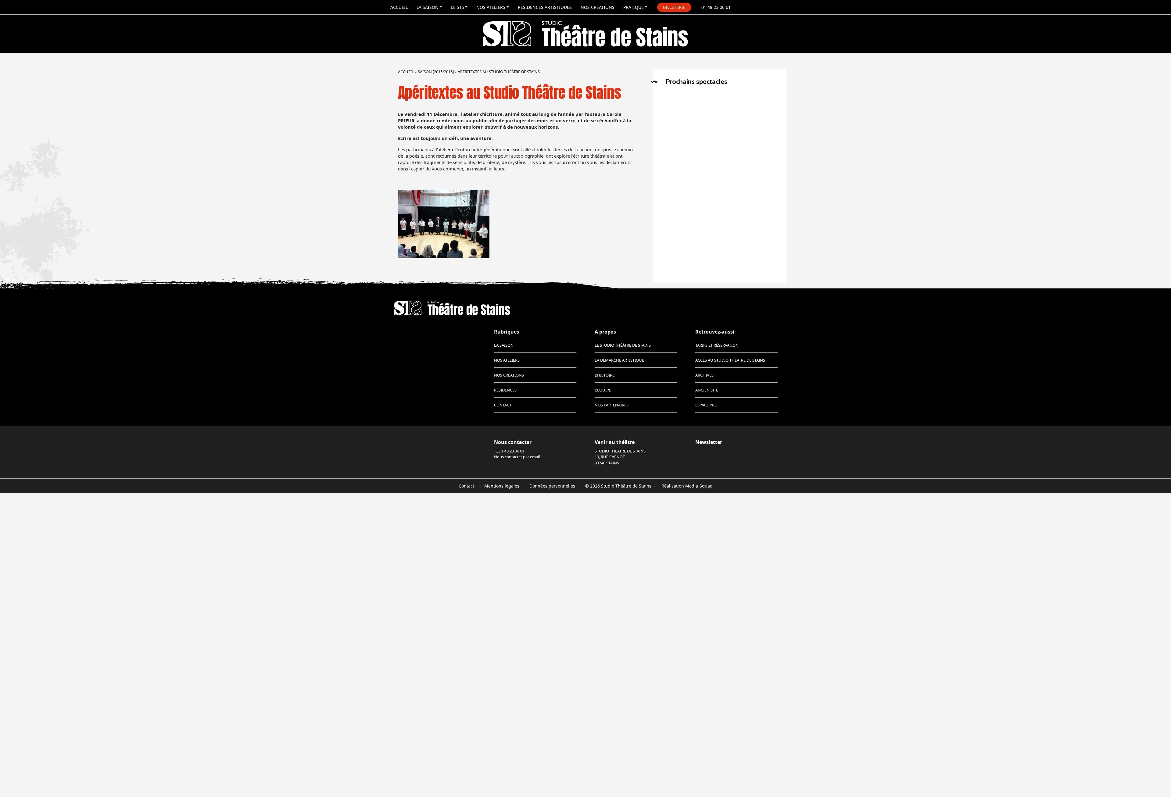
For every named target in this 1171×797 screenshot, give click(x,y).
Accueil (399, 7)
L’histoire (604, 375)
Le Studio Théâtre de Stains (623, 345)
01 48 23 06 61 (716, 7)
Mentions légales (501, 486)
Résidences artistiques (545, 7)
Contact (502, 405)
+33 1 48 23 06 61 (509, 451)
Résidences (505, 390)
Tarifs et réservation (717, 345)
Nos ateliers (490, 7)
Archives (704, 375)
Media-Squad (699, 486)
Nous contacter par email (517, 456)
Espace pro (706, 405)
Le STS (457, 7)
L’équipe (603, 390)
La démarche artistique (619, 360)
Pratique (633, 7)
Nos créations (597, 7)
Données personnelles (552, 486)
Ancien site (706, 390)
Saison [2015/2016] (436, 71)
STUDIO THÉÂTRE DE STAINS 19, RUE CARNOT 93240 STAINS (620, 457)
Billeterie (674, 7)
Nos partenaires (611, 405)
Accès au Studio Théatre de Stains (730, 360)
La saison (428, 7)
